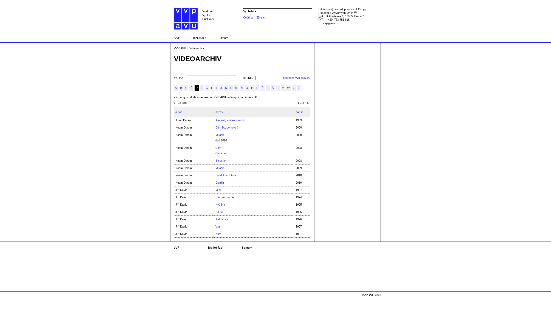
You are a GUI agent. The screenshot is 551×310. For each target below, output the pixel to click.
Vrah (218, 226)
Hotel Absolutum (225, 175)
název (219, 112)
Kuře (218, 234)
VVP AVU (180, 48)
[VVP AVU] (186, 18)
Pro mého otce (224, 197)
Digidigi (219, 182)
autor (178, 112)
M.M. (218, 190)
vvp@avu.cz (331, 23)
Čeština (248, 17)
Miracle (219, 134)
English (261, 17)
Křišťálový (221, 219)
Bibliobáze (199, 38)
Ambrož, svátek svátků (230, 120)
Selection (221, 160)
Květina (220, 204)
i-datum (223, 38)
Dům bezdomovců (226, 127)
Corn (218, 147)
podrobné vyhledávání (296, 77)
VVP (177, 38)
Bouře (219, 212)
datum (299, 112)
